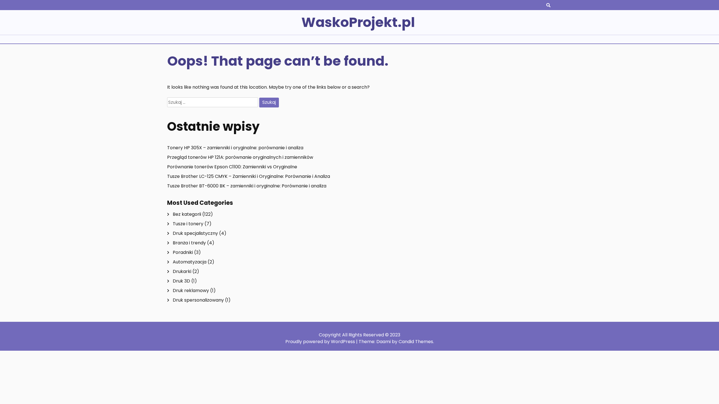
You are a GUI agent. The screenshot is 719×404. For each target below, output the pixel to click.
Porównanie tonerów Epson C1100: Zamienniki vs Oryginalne (232, 167)
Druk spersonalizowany (198, 300)
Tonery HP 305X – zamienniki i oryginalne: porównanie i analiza (235, 147)
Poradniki (183, 252)
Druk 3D (181, 281)
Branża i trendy (189, 243)
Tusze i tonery (188, 224)
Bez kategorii (187, 214)
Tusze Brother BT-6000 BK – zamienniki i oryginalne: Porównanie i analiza (246, 186)
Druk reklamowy (191, 290)
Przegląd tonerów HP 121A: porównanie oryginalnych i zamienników (240, 157)
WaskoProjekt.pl (358, 22)
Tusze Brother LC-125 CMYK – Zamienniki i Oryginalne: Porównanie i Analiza (248, 176)
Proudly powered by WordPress (320, 341)
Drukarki (182, 271)
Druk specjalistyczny (195, 233)
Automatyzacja (189, 262)
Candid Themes (416, 341)
